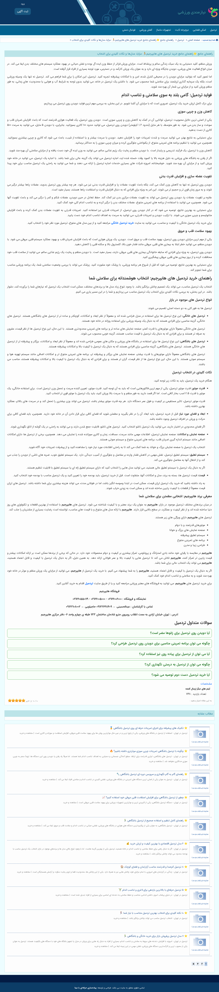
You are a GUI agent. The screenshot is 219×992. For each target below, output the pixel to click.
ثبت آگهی (22, 11)
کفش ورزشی (145, 30)
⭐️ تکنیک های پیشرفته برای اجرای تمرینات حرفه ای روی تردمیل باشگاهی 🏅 (148, 728)
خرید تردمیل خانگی (122, 223)
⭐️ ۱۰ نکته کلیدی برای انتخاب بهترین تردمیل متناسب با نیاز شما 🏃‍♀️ (153, 913)
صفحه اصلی (194, 40)
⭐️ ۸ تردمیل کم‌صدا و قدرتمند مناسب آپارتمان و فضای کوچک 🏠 (153, 867)
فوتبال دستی (128, 30)
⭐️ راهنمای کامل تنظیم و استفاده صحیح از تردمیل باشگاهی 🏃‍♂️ (155, 821)
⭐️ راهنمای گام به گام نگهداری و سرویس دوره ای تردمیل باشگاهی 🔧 (152, 774)
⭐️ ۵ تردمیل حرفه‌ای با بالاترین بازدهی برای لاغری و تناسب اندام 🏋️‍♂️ (153, 890)
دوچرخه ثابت (182, 30)
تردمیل (213, 30)
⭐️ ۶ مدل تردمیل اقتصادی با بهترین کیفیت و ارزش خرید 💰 (156, 844)
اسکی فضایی (199, 30)
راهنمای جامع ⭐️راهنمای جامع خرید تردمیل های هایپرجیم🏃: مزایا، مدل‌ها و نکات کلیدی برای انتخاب (122, 40)
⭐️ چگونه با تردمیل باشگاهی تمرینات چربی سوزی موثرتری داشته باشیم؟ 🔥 (148, 751)
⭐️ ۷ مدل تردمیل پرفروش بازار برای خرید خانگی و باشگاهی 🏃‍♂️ (155, 936)
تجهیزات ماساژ (163, 30)
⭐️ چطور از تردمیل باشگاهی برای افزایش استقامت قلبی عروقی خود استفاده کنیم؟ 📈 (144, 798)
